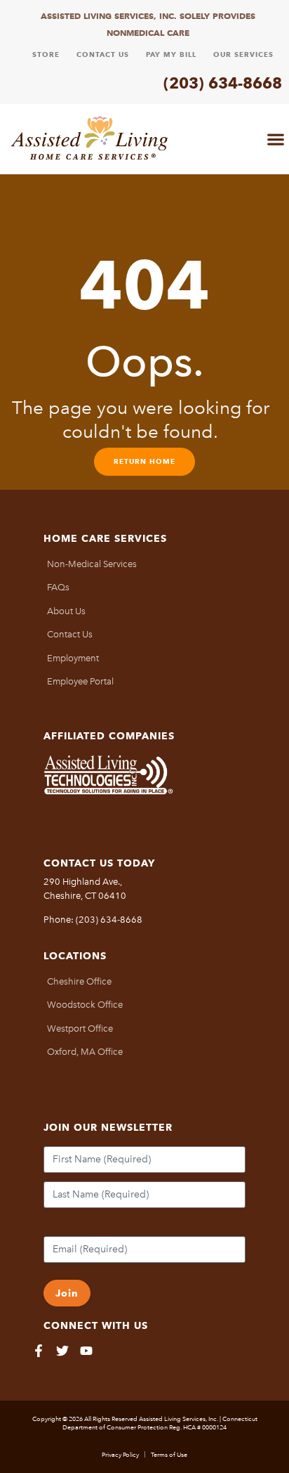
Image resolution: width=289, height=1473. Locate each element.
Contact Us (102, 54)
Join (67, 1293)
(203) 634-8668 (222, 83)
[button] (275, 139)
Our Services (243, 54)
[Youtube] (86, 1350)
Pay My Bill (171, 54)
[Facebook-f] (38, 1350)
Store (46, 54)
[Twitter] (62, 1350)
